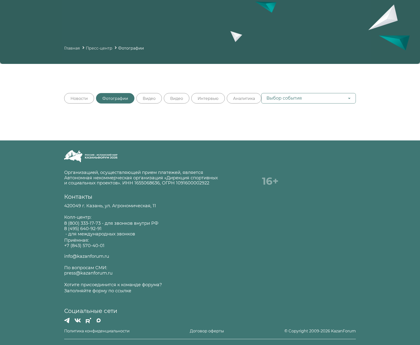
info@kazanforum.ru (86, 256)
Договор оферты (207, 331)
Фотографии (115, 98)
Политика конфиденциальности (97, 331)
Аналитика (244, 98)
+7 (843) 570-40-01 (84, 245)
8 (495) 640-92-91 (83, 228)
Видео (149, 98)
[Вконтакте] (77, 320)
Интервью (208, 98)
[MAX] (98, 320)
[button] (308, 98)
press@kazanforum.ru (88, 273)
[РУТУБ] (88, 320)
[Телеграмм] (67, 320)
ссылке (123, 291)
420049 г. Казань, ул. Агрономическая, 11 (110, 206)
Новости (79, 98)
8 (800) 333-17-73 (82, 223)
